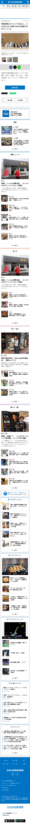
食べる (8, 6)
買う (20, 6)
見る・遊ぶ (14, 6)
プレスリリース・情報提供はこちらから (11, 783)
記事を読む (15, 87)
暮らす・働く (25, 6)
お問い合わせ (5, 787)
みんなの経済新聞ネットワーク (15, 807)
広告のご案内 (5, 790)
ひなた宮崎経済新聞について (8, 780)
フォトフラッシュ (5, 20)
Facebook (12, 774)
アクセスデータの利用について (9, 785)
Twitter (17, 774)
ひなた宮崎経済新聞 (15, 2)
